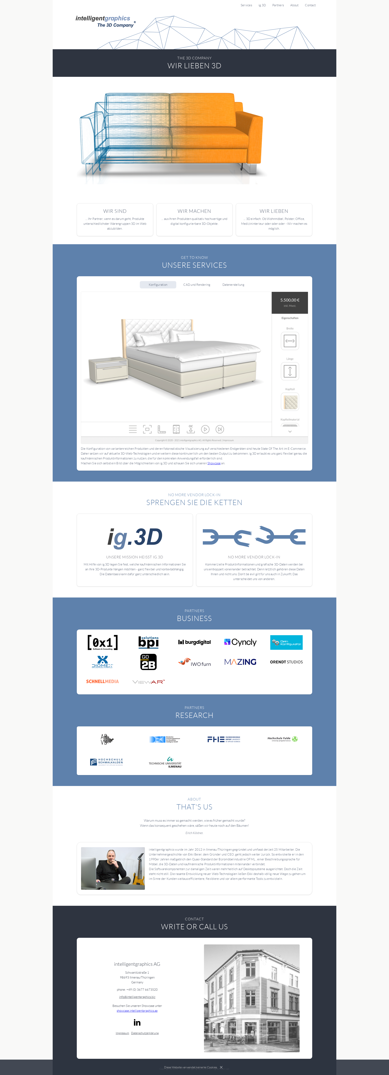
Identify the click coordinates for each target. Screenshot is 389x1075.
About (294, 5)
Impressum (122, 1033)
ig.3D (262, 5)
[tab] (158, 284)
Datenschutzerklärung (145, 1033)
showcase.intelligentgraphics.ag (137, 1010)
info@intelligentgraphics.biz (137, 997)
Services (246, 5)
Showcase (214, 463)
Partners (278, 5)
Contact (310, 5)
